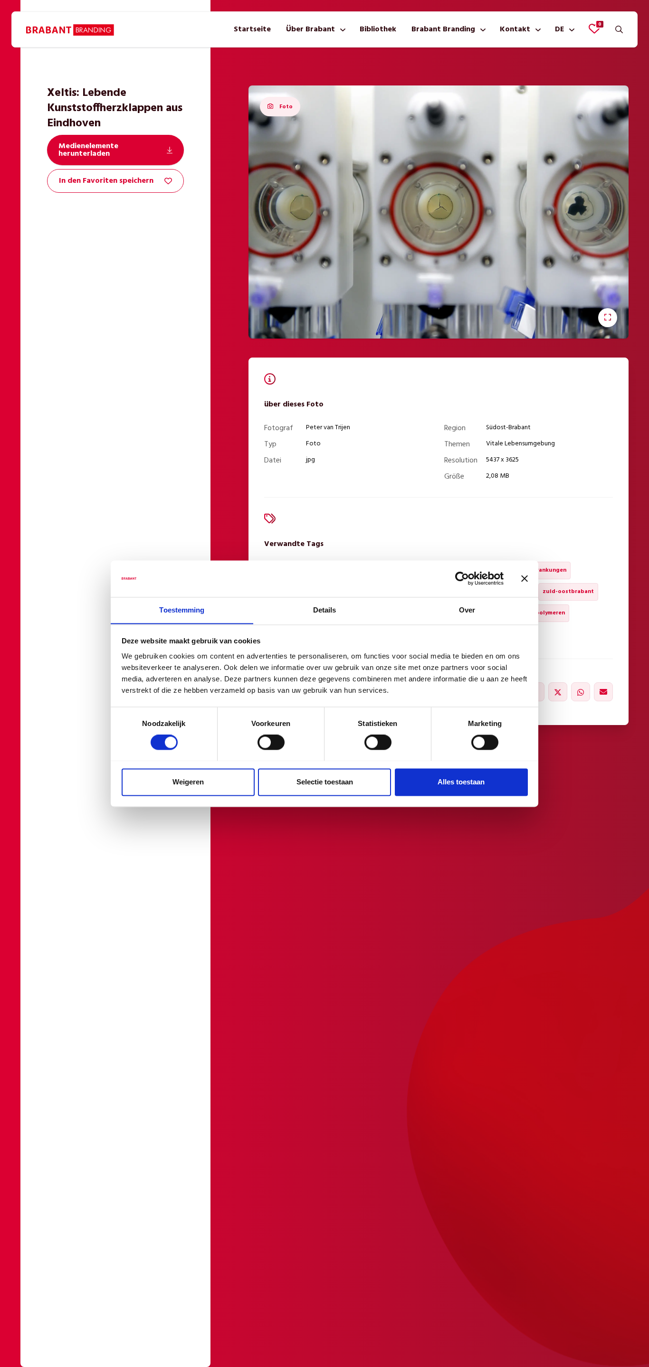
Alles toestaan (461, 782)
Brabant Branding (443, 29)
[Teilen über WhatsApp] (580, 691)
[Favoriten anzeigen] (594, 28)
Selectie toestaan (324, 782)
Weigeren (188, 782)
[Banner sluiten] (524, 578)
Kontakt (515, 29)
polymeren (550, 613)
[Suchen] (619, 29)
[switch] (271, 742)
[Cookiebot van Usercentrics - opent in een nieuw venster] (462, 578)
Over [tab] (467, 610)
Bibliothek (378, 29)
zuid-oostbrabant (568, 591)
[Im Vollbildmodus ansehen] (607, 317)
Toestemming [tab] (181, 610)
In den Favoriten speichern (106, 181)
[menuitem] (252, 29)
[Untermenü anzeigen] (340, 29)
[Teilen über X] (557, 691)
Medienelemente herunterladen (88, 150)
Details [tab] (324, 610)
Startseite (252, 29)
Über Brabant (310, 29)
